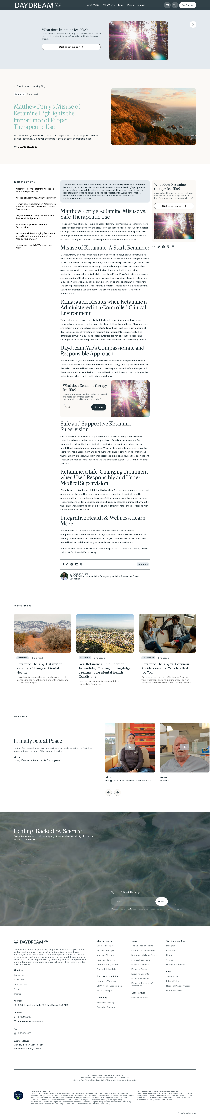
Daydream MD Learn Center (144, 955)
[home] (40, 5)
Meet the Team (21, 984)
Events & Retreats (139, 997)
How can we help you (141, 964)
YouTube (170, 960)
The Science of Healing (142, 945)
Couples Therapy (105, 945)
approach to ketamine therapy (124, 548)
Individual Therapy (105, 950)
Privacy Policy (172, 981)
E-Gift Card (19, 979)
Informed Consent (174, 990)
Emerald (192, 1113)
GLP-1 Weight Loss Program (109, 986)
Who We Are (109, 5)
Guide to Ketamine (140, 978)
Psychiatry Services (106, 960)
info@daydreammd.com (30, 1021)
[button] (93, 5)
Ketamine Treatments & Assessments (142, 984)
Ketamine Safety (139, 969)
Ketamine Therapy (105, 955)
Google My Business (175, 964)
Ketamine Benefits (140, 974)
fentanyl (93, 289)
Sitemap (18, 994)
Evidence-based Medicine (143, 950)
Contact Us (19, 975)
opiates (113, 289)
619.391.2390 (24, 1016)
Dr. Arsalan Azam (27, 146)
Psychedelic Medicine (107, 969)
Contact (141, 5)
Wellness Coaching (105, 1002)
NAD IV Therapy (104, 990)
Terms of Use (172, 976)
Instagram (171, 945)
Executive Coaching (106, 1007)
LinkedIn (170, 955)
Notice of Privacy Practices (178, 986)
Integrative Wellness (106, 981)
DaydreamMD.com (80, 552)
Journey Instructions (140, 960)
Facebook (171, 950)
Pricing (130, 5)
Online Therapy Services (108, 964)
